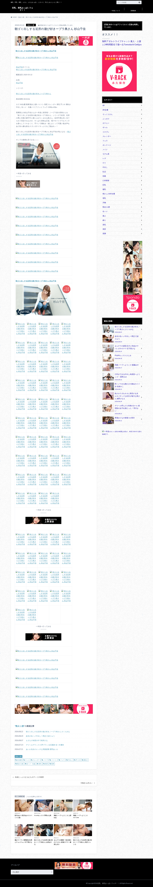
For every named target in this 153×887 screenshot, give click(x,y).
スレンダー (36, 760)
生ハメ (105, 211)
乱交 (104, 172)
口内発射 (106, 180)
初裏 (104, 176)
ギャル (105, 127)
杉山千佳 (19, 67)
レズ (104, 158)
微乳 (104, 189)
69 (103, 105)
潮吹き (85, 760)
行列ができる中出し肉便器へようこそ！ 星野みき (127, 376)
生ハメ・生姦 (31, 764)
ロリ (104, 163)
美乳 (40, 764)
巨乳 (104, 185)
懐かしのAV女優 (109, 194)
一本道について (115, 10)
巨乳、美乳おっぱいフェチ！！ (22, 9)
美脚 (52, 764)
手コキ (78, 760)
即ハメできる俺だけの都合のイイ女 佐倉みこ (127, 386)
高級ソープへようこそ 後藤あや (127, 366)
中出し (70, 760)
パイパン (54, 760)
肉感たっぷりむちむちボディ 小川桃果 (29, 777)
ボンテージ (107, 145)
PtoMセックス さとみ (123, 356)
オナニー (106, 123)
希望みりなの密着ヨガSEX (124, 419)
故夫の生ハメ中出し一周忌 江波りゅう (40, 736)
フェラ (62, 760)
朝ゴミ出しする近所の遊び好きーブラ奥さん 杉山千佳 (36, 69)
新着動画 (133, 10)
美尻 (46, 764)
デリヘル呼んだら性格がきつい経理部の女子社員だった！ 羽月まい (127, 409)
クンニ (27, 760)
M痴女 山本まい (87, 783)
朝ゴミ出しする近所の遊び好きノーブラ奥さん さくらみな (48, 732)
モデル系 (106, 154)
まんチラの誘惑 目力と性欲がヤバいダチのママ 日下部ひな (127, 348)
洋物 (104, 203)
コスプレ (106, 132)
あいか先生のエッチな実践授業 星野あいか (42, 749)
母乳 (104, 198)
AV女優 (19, 760)
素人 (104, 216)
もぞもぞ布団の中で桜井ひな (37, 740)
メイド (105, 149)
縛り (104, 220)
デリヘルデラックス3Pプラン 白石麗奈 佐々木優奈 (45, 745)
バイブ (45, 760)
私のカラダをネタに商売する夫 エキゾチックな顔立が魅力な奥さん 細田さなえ (127, 397)
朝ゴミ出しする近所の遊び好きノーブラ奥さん (33, 94)
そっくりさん (108, 114)
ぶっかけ (106, 119)
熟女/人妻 (20, 726)
